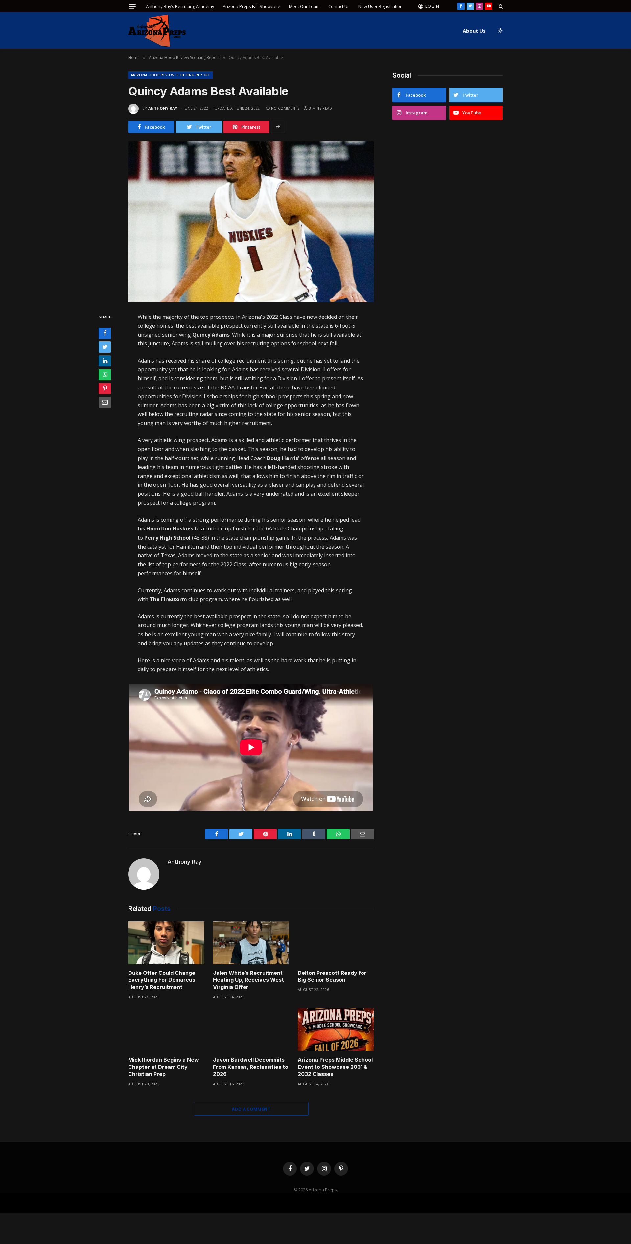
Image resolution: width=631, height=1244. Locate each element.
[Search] (500, 6)
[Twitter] (105, 347)
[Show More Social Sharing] (277, 127)
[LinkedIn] (105, 360)
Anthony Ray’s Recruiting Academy (180, 6)
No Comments (285, 108)
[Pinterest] (105, 388)
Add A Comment (251, 1109)
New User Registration (380, 6)
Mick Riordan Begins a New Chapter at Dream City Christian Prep (163, 1066)
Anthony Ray (162, 108)
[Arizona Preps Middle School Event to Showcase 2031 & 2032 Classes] (336, 1029)
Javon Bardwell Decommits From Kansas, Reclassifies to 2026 (250, 1066)
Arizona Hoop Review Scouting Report (170, 74)
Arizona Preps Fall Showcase (251, 6)
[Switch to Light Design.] (499, 30)
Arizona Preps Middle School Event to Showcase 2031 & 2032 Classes (335, 1066)
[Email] (105, 402)
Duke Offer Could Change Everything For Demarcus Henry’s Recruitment (161, 980)
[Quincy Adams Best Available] (251, 221)
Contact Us (339, 6)
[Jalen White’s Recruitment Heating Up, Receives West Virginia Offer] (251, 942)
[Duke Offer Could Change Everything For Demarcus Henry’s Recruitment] (166, 942)
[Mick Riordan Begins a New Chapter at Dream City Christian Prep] (166, 1029)
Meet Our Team (304, 6)
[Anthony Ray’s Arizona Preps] (157, 31)
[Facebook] (105, 333)
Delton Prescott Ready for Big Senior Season (332, 976)
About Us (474, 30)
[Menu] (132, 6)
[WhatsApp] (105, 374)
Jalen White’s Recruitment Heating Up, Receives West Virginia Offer (248, 980)
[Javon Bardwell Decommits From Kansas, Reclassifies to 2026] (251, 1029)
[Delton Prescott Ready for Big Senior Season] (336, 942)
